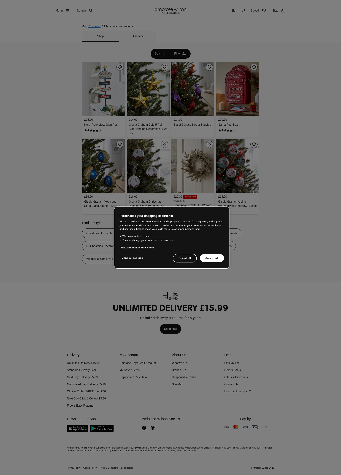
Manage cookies (132, 258)
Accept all (212, 258)
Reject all (185, 258)
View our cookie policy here (135, 247)
